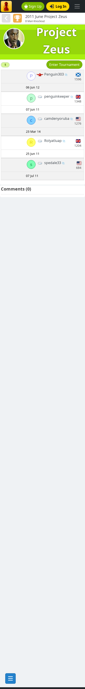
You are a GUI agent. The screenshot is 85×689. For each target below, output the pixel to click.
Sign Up (35, 6)
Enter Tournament (64, 64)
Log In (61, 6)
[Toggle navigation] (77, 6)
